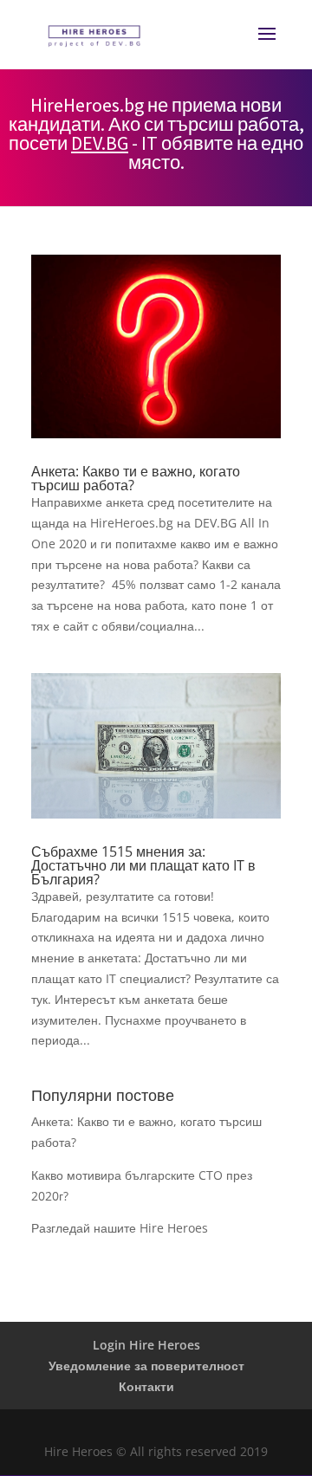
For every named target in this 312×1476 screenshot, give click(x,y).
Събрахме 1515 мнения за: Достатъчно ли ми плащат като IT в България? (143, 865)
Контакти (146, 1386)
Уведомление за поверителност (146, 1365)
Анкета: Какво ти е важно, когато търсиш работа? (135, 478)
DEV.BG (99, 143)
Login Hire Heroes (146, 1345)
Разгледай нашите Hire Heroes (119, 1228)
